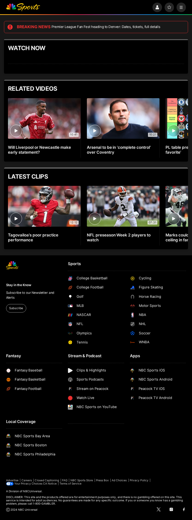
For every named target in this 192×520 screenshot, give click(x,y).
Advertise (12, 480)
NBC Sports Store (81, 480)
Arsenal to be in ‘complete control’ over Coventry (119, 150)
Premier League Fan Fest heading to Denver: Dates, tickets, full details (106, 27)
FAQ (64, 480)
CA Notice (50, 483)
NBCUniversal (32, 491)
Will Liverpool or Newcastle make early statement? (39, 150)
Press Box (102, 480)
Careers (27, 480)
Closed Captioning (47, 480)
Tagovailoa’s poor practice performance (33, 237)
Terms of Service (70, 483)
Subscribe (16, 308)
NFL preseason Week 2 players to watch (119, 237)
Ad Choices (119, 480)
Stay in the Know (18, 285)
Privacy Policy (139, 480)
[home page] (23, 7)
